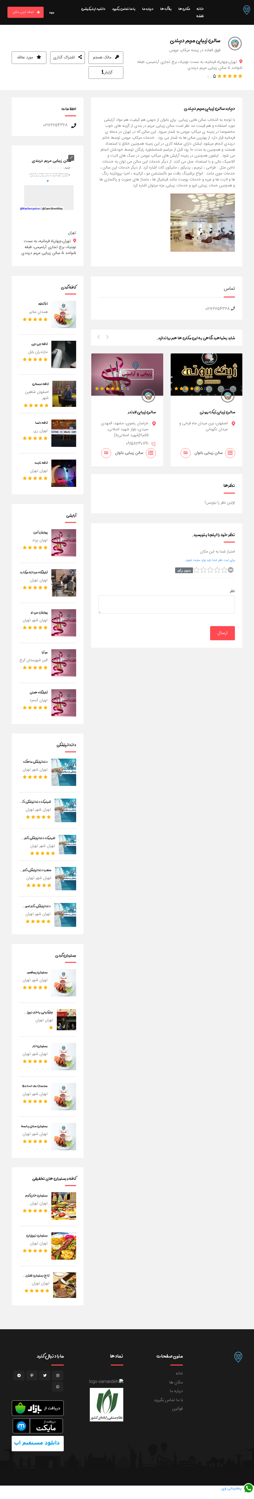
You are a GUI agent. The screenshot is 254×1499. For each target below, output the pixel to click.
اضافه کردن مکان (23, 12)
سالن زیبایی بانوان (129, 453)
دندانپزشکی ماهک (35, 761)
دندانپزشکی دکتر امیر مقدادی (38, 909)
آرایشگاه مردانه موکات (34, 572)
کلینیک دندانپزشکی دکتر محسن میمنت (39, 841)
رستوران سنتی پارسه (34, 1125)
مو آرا (45, 652)
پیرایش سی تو (39, 612)
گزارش (108, 72)
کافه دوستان (40, 383)
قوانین (177, 1408)
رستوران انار (40, 1045)
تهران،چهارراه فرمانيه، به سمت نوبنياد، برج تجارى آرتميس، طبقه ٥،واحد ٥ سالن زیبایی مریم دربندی (48, 247)
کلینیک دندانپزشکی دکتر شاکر (35, 804)
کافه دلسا (41, 422)
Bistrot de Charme (35, 1085)
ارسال (222, 633)
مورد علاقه (25, 57)
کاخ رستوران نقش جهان (37, 1278)
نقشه (200, 16)
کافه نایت (41, 462)
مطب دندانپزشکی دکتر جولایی (37, 873)
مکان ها (176, 1382)
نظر (232, 591)
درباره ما (176, 1391)
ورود (51, 12)
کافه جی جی (40, 343)
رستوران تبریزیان (37, 1235)
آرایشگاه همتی (39, 692)
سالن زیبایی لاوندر (142, 412)
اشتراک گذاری (64, 57)
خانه (179, 1373)
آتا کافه (43, 303)
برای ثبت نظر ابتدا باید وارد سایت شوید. (210, 560)
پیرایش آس (40, 532)
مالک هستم (103, 57)
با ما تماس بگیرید (168, 1400)
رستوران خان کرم (36, 1195)
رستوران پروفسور (37, 972)
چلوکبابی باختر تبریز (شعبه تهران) (40, 1015)
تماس (229, 289)
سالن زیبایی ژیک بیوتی (217, 412)
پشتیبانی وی (232, 1488)
